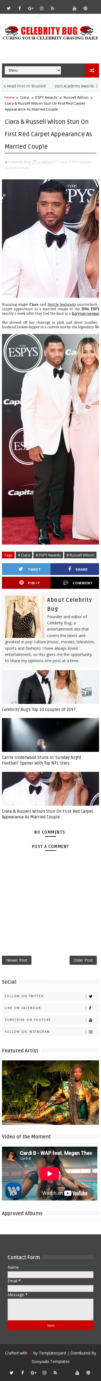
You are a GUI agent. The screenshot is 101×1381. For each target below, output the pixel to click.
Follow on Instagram (27, 1032)
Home (10, 97)
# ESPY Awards (48, 555)
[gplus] (30, 8)
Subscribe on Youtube (28, 1020)
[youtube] (74, 8)
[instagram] (41, 8)
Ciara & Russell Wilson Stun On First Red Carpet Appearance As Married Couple (47, 814)
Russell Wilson (76, 97)
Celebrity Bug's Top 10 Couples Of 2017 (39, 709)
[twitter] (8, 8)
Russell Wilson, (17, 167)
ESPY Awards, (80, 161)
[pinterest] (85, 8)
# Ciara (24, 555)
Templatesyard (52, 1353)
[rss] (52, 8)
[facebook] (19, 8)
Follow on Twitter (24, 996)
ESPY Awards (46, 97)
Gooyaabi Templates (51, 1361)
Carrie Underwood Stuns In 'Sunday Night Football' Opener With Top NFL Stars (41, 760)
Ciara (24, 97)
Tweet (34, 569)
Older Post (83, 960)
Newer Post (16, 960)
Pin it (34, 583)
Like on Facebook (23, 1008)
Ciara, (63, 161)
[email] (63, 5)
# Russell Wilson (80, 555)
